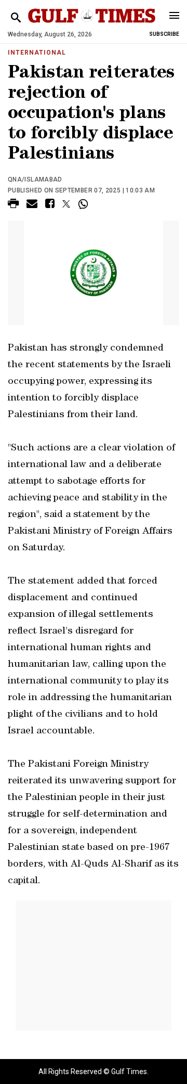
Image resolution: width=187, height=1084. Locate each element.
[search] (16, 18)
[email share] (31, 205)
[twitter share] (66, 204)
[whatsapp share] (84, 204)
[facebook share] (50, 205)
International (36, 52)
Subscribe (164, 34)
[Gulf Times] (91, 26)
